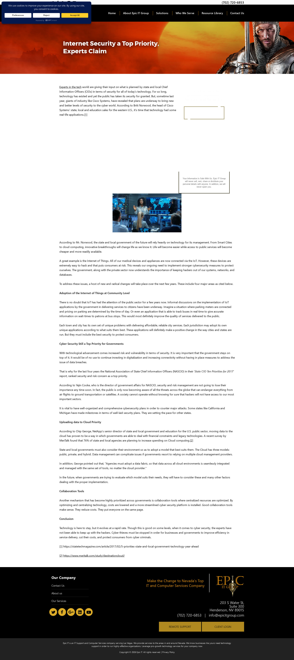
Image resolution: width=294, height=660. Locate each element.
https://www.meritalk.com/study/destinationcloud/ (94, 555)
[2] (191, 440)
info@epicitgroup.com (226, 615)
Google (71, 612)
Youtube (89, 612)
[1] (85, 114)
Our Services (58, 601)
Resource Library (212, 13)
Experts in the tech (70, 87)
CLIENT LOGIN (223, 627)
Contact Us (237, 13)
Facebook (62, 612)
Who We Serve (185, 13)
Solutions (162, 13)
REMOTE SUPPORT (180, 627)
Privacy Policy (168, 652)
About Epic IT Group (136, 13)
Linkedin (80, 612)
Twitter (53, 612)
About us (56, 593)
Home (112, 13)
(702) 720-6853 (233, 2)
